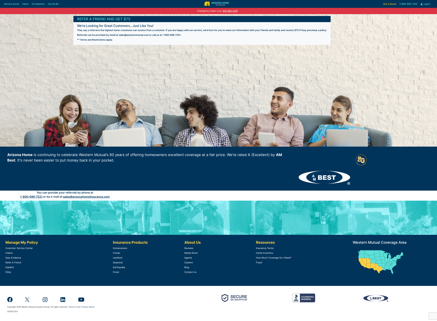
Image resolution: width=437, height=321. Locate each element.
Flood (116, 272)
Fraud (259, 262)
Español (9, 267)
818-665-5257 (230, 11)
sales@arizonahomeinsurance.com (86, 196)
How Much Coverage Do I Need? (273, 257)
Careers (188, 262)
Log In (425, 5)
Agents (188, 257)
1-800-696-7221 (171, 35)
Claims (25, 4)
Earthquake (119, 267)
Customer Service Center (19, 248)
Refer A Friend (13, 262)
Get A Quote (389, 4)
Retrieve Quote (11, 4)
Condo (116, 253)
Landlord (117, 257)
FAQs (8, 272)
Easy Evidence (13, 257)
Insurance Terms (265, 248)
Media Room (191, 253)
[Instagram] (45, 301)
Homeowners (120, 248)
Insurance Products (130, 242)
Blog (186, 267)
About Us (192, 242)
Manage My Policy (21, 242)
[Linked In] (62, 301)
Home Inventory (264, 253)
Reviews (188, 248)
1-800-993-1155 (408, 4)
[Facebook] (10, 301)
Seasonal (118, 262)
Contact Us (190, 272)
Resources (265, 242)
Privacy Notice (88, 307)
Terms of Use (74, 307)
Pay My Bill (53, 4)
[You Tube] (81, 301)
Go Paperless (38, 4)
